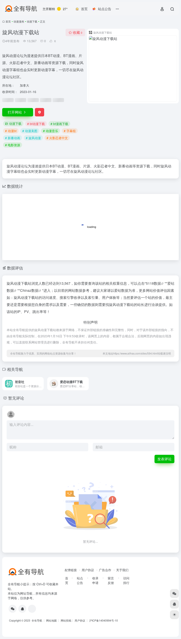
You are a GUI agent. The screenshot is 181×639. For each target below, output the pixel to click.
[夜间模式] (174, 614)
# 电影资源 (12, 145)
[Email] (32, 609)
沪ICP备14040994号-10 (103, 620)
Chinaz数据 (29, 290)
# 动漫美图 (29, 131)
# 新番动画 (12, 138)
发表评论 (164, 458)
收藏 (77, 32)
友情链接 (70, 570)
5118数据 (153, 283)
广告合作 (105, 570)
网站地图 (51, 620)
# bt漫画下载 (59, 123)
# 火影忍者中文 (57, 138)
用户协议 (88, 570)
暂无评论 (16, 398)
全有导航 (37, 620)
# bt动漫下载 (36, 123)
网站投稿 (66, 620)
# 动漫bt (11, 131)
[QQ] (22, 609)
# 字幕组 (70, 131)
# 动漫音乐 (50, 131)
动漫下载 (32, 21)
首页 (8, 21)
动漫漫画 (18, 21)
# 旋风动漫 (33, 138)
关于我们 (122, 570)
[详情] (41, 383)
